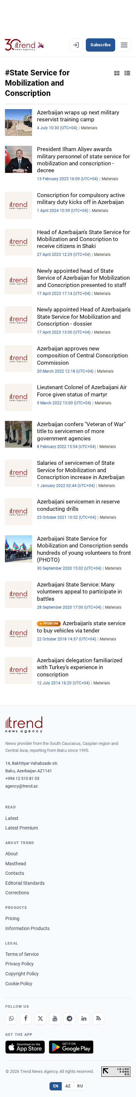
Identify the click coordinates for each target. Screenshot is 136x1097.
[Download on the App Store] (25, 1047)
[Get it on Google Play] (71, 1047)
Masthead (15, 863)
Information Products (27, 928)
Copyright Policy (22, 973)
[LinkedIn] (84, 1019)
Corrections (17, 892)
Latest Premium (21, 828)
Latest (11, 818)
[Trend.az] (24, 45)
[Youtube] (55, 1019)
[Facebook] (26, 1019)
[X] (40, 1019)
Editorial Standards (25, 883)
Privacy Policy (19, 963)
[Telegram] (69, 1019)
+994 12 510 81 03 (22, 778)
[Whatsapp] (11, 1019)
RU (80, 1086)
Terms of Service (22, 954)
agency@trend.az (21, 786)
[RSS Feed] (98, 1019)
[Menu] (124, 45)
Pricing (12, 918)
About (11, 853)
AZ (68, 1086)
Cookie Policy (18, 983)
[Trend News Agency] (23, 724)
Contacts (14, 873)
